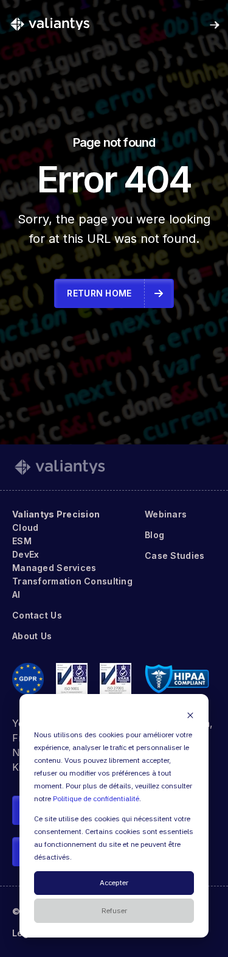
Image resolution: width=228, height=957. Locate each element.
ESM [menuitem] (22, 541)
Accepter (114, 883)
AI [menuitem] (16, 594)
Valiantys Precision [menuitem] (56, 514)
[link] (49, 24)
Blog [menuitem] (154, 535)
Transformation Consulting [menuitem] (72, 581)
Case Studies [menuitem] (174, 555)
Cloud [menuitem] (25, 527)
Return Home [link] (99, 293)
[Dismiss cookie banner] (190, 715)
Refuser (114, 911)
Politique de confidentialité (96, 799)
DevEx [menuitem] (25, 554)
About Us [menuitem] (32, 636)
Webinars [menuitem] (166, 514)
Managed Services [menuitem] (54, 568)
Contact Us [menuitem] (37, 615)
